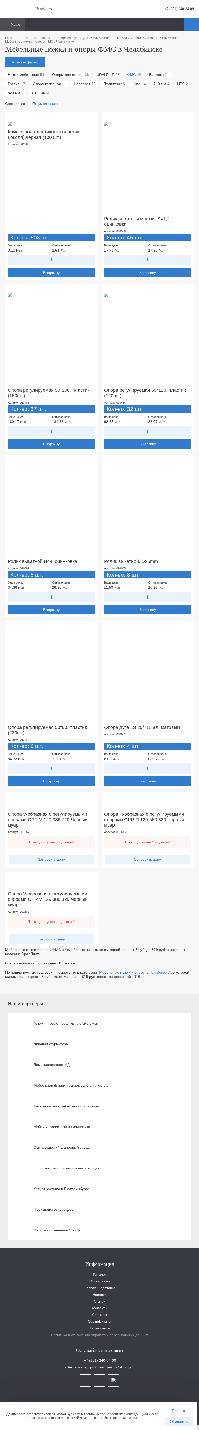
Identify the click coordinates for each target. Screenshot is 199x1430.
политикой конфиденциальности (134, 1414)
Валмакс (159, 75)
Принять (179, 1411)
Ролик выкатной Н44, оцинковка (42, 561)
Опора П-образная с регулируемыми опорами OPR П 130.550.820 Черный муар (144, 820)
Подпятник (114, 84)
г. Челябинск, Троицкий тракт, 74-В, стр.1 (99, 1367)
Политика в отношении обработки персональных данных (99, 1335)
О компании (99, 1281)
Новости (99, 1294)
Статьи (99, 1301)
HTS (182, 84)
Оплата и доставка (100, 1288)
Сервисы (99, 1315)
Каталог (99, 1274)
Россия (16, 84)
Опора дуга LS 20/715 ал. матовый (142, 727)
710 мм (161, 84)
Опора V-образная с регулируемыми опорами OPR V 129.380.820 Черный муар (48, 899)
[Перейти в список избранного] (179, 24)
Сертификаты (99, 1321)
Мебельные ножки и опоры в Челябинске (134, 972)
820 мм (16, 93)
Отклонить (179, 1421)
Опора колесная (49, 84)
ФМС (134, 75)
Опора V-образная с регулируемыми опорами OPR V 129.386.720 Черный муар (48, 820)
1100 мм (40, 93)
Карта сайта (99, 1328)
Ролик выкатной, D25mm (131, 561)
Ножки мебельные (26, 75)
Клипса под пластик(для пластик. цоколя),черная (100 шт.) (44, 134)
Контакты (99, 1308)
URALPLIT (108, 75)
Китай (139, 84)
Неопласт (85, 84)
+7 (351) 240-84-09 (179, 9)
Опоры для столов (70, 75)
